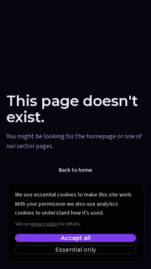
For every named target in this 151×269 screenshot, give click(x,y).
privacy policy (45, 224)
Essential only (75, 249)
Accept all (76, 238)
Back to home (75, 170)
